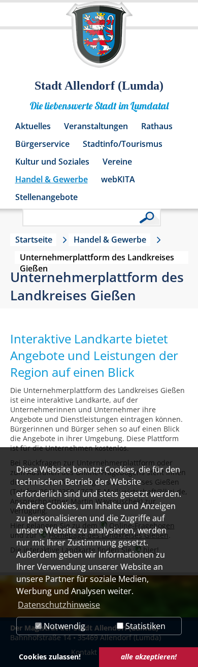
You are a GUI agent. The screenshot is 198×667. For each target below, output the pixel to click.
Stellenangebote (46, 197)
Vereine (117, 161)
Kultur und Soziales (52, 161)
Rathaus (157, 126)
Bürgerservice (42, 143)
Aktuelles (33, 126)
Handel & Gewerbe (51, 179)
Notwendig (63, 626)
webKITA (118, 179)
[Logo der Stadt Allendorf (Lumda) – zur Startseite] (99, 39)
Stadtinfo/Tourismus (122, 143)
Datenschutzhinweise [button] (59, 604)
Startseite (33, 239)
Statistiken (144, 626)
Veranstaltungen (96, 126)
